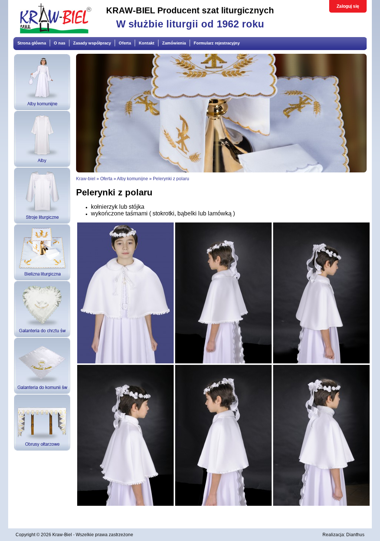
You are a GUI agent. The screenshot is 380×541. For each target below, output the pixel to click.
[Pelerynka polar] (125, 361)
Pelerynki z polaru (171, 178)
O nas (59, 43)
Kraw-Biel (62, 534)
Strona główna (31, 43)
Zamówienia (174, 43)
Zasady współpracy (92, 43)
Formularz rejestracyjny (217, 43)
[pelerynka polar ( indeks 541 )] (321, 361)
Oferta (125, 43)
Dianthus (355, 534)
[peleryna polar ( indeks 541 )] (223, 361)
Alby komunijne (132, 178)
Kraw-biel (85, 178)
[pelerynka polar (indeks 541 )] (223, 504)
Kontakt (146, 43)
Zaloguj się (348, 6)
